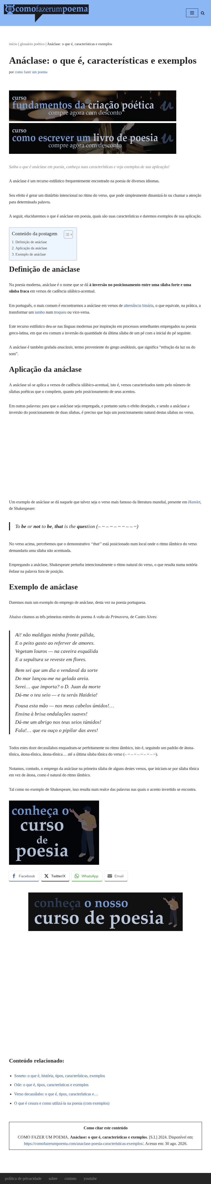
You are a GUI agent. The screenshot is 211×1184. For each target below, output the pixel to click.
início (13, 44)
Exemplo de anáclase (30, 254)
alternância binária (138, 305)
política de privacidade (23, 1178)
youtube (90, 1178)
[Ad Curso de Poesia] (54, 863)
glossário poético (32, 44)
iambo (40, 312)
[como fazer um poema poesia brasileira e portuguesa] (46, 13)
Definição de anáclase (31, 242)
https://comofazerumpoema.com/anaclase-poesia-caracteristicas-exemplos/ (83, 1143)
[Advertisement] (105, 459)
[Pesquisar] (203, 13)
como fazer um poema (31, 72)
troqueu (60, 312)
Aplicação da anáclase (31, 248)
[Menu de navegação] (192, 12)
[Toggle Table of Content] (66, 234)
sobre (53, 1178)
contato (70, 1178)
